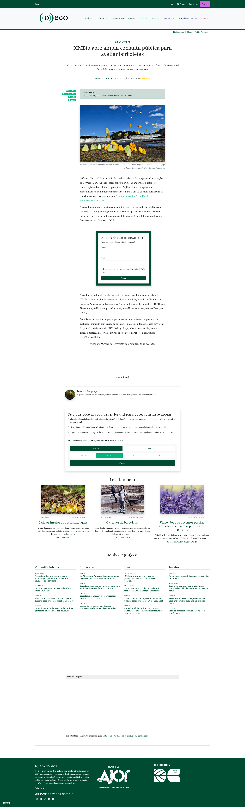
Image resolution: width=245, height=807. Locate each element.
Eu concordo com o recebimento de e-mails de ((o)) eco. (124, 270)
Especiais (132, 18)
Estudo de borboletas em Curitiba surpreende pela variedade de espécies (98, 607)
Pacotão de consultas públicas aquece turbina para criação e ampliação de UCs (54, 599)
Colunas (144, 18)
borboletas (71, 91)
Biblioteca (169, 18)
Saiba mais (39, 788)
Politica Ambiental (201, 32)
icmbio (73, 97)
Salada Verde (118, 18)
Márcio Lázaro (190, 542)
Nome (103, 247)
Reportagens (102, 18)
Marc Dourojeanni (63, 538)
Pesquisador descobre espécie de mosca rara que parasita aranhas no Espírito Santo (187, 601)
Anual (148, 448)
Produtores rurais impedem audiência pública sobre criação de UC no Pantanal (143, 599)
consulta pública (70, 94)
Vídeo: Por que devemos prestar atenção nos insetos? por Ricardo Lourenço (182, 526)
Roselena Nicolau (122, 538)
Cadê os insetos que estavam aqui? (63, 522)
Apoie (205, 4)
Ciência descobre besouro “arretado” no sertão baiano (187, 612)
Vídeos (163, 517)
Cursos (204, 18)
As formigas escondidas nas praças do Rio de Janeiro (189, 577)
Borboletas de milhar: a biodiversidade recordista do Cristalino (98, 597)
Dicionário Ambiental (187, 18)
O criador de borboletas (122, 522)
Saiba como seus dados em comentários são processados (125, 735)
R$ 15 (83, 455)
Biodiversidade (178, 32)
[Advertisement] (189, 313)
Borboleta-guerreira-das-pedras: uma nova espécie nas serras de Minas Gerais (100, 587)
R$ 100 (162, 455)
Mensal (96, 448)
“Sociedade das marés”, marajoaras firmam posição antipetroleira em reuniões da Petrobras (52, 578)
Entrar (6, 803)
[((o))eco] (54, 18)
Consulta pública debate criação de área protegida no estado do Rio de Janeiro (54, 609)
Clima (189, 32)
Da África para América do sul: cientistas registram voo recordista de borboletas (99, 577)
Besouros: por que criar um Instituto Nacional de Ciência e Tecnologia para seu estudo (189, 588)
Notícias (88, 18)
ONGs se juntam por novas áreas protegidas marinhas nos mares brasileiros (140, 578)
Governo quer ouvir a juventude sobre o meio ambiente (53, 589)
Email (103, 258)
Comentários (121, 377)
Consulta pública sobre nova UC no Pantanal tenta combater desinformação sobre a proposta (144, 611)
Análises (156, 18)
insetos (73, 100)
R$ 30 (109, 455)
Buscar (182, 4)
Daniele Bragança (106, 78)
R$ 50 (135, 455)
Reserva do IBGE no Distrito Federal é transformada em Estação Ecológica (141, 589)
